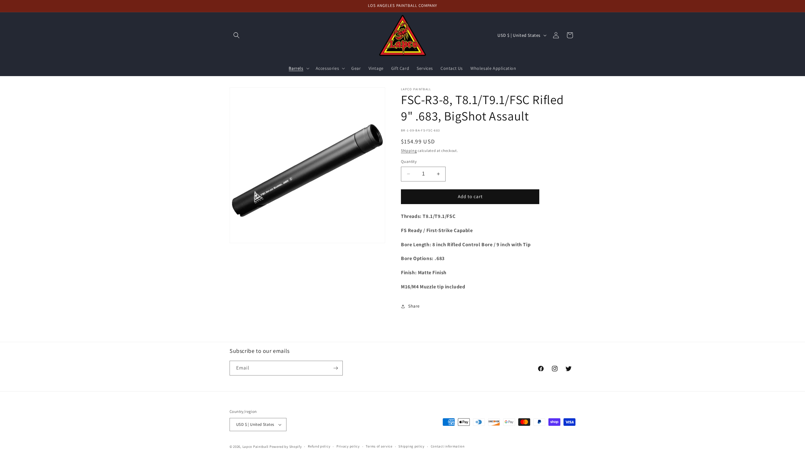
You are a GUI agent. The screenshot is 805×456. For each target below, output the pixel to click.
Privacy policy (348, 446)
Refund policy (319, 446)
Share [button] (414, 306)
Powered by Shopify (285, 446)
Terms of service (379, 446)
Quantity (409, 161)
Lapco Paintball (255, 446)
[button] (236, 35)
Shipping (409, 150)
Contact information (448, 446)
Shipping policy (411, 446)
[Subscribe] (335, 368)
